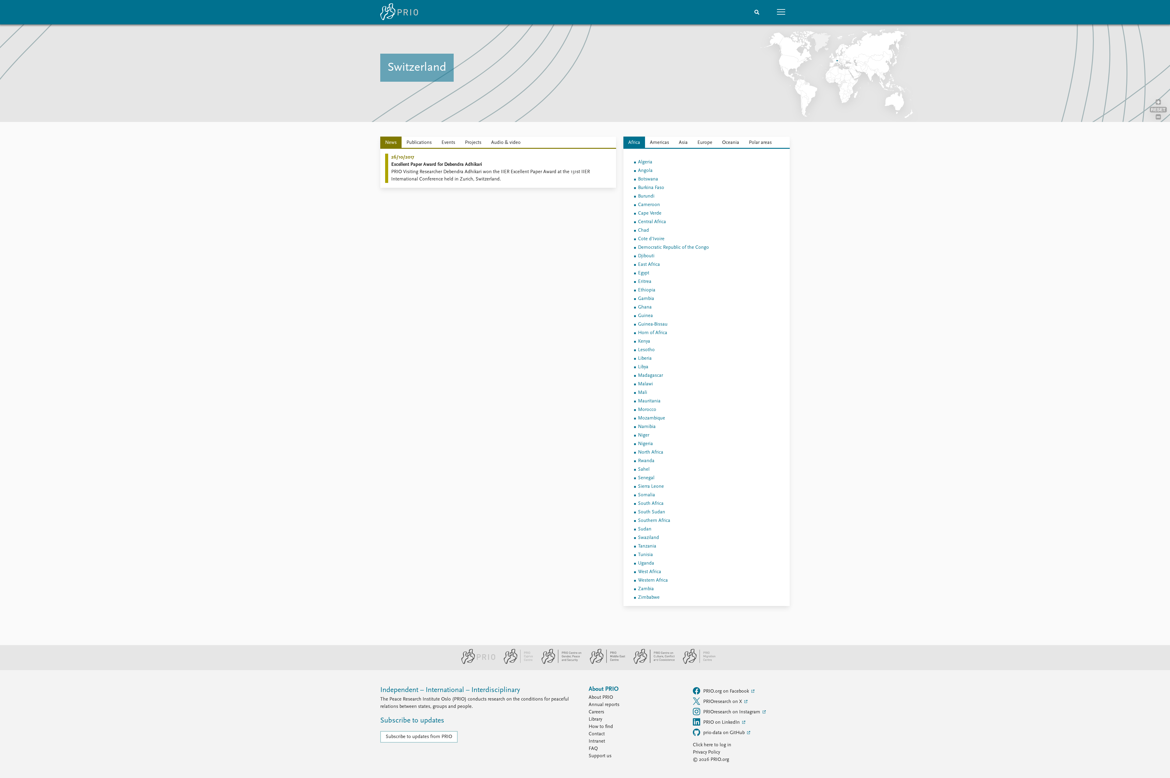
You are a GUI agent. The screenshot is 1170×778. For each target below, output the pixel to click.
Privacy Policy (706, 752)
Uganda (646, 563)
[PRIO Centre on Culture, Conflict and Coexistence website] (651, 662)
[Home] (399, 12)
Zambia (646, 589)
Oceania (730, 142)
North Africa (650, 452)
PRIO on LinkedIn (722, 722)
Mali (642, 392)
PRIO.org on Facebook (726, 691)
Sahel (644, 469)
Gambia (646, 298)
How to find (601, 726)
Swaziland (648, 537)
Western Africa (653, 580)
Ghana (645, 307)
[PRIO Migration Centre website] (696, 662)
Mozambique (651, 418)
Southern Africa (654, 520)
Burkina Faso (651, 187)
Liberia (645, 358)
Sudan (644, 529)
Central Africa (652, 221)
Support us (600, 756)
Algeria (645, 162)
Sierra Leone (651, 486)
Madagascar (650, 375)
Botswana (648, 179)
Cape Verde (649, 213)
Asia (683, 142)
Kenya (644, 341)
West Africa (649, 571)
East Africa (649, 264)
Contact (597, 734)
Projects (473, 142)
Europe (704, 142)
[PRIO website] (476, 662)
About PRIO (601, 697)
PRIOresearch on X (723, 701)
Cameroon (649, 204)
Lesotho (646, 350)
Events (448, 142)
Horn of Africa (652, 332)
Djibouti (646, 256)
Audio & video (506, 142)
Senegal (646, 478)
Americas (659, 142)
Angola (645, 170)
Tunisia (645, 554)
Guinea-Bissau (653, 324)
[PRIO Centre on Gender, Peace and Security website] (559, 662)
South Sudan (651, 512)
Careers (596, 712)
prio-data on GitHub (724, 732)
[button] (781, 12)
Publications (419, 142)
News (391, 142)
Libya (643, 367)
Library (595, 719)
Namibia (647, 426)
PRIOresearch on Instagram (732, 712)
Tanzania (647, 546)
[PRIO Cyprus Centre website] (516, 662)
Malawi (645, 384)
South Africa (651, 503)
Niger (643, 435)
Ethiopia (646, 290)
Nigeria (645, 443)
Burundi (646, 196)
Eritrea (644, 281)
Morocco (647, 409)
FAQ (593, 748)
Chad (643, 230)
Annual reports (604, 704)
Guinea (645, 315)
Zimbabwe (649, 597)
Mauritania (649, 401)
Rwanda (646, 461)
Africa (634, 142)
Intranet (597, 741)
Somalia (646, 495)
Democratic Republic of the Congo (673, 247)
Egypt (643, 273)
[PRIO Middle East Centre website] (605, 662)
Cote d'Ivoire (651, 239)
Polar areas (760, 142)
